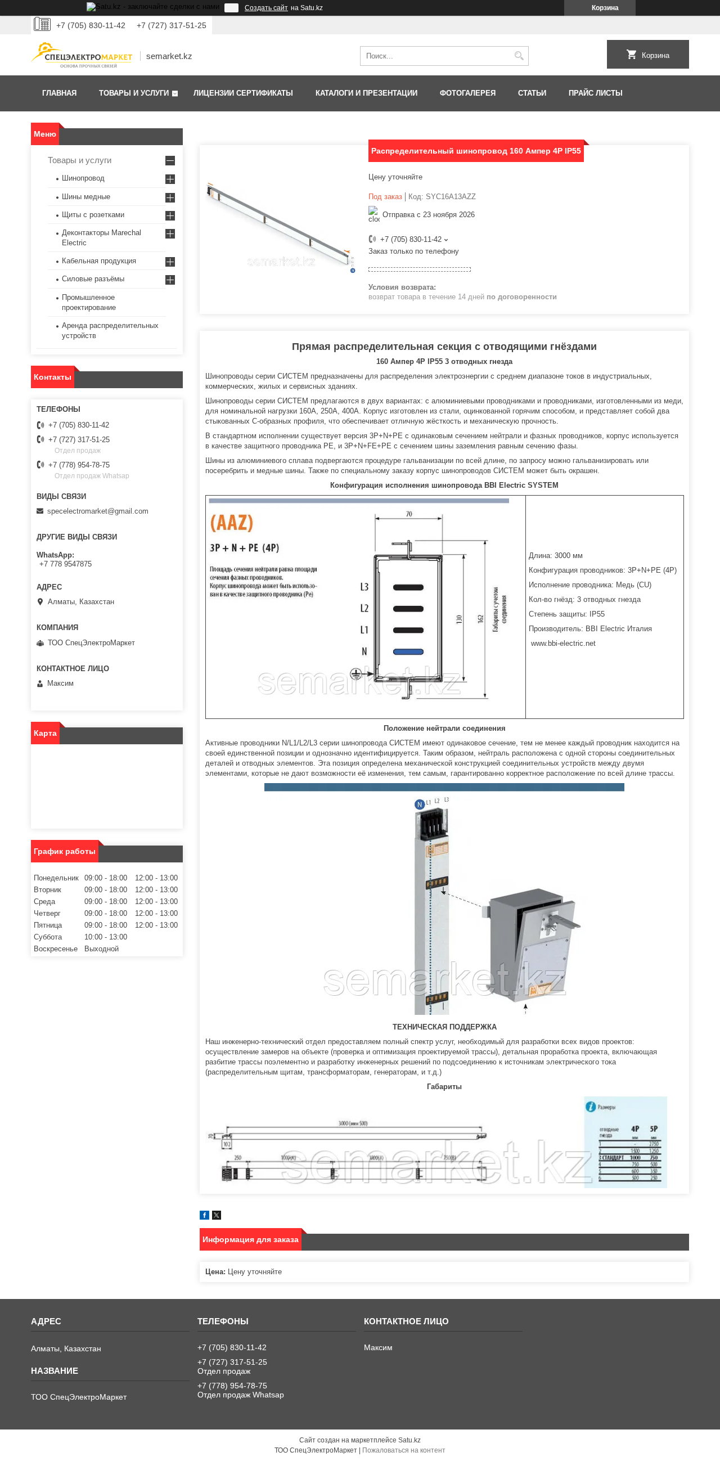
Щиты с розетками (93, 214)
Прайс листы (596, 93)
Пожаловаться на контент (404, 1450)
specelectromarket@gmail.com (97, 511)
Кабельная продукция (99, 261)
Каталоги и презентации (366, 93)
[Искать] (519, 56)
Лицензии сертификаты (243, 93)
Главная (59, 93)
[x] (216, 1217)
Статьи (532, 93)
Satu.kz (409, 1440)
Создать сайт (266, 8)
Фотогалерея (468, 93)
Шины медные (86, 196)
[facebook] (204, 1217)
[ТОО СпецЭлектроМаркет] (81, 56)
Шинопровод (83, 178)
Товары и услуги (134, 93)
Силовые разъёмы (93, 279)
